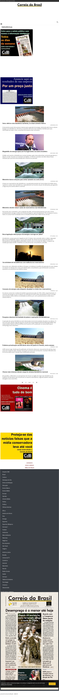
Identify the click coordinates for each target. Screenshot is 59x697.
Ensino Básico (6, 488)
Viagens (4, 549)
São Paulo (5, 546)
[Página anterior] (26, 382)
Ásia (3, 516)
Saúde (4, 574)
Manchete (5, 566)
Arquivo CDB (5, 472)
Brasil (3, 474)
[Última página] (36, 382)
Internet (4, 563)
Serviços (4, 577)
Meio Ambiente (6, 535)
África (4, 510)
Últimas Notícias (6, 507)
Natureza (4, 538)
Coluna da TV (6, 558)
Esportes (4, 521)
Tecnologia (5, 582)
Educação (5, 485)
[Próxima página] (33, 382)
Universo (4, 585)
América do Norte (7, 513)
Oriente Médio (6, 499)
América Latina (6, 552)
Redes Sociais (6, 571)
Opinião (4, 496)
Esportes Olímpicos (7, 524)
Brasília (4, 555)
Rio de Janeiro (6, 543)
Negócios (4, 540)
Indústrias (5, 532)
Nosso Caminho (29, 465)
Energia (4, 519)
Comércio (5, 560)
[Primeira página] (22, 382)
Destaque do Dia (7, 480)
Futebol (4, 530)
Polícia (4, 501)
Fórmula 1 (5, 527)
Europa (4, 493)
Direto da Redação (7, 482)
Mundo (4, 568)
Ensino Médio (6, 491)
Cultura (4, 477)
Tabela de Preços (29, 467)
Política (4, 504)
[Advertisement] (29, 14)
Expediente (30, 463)
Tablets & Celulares (7, 579)
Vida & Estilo (5, 587)
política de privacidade (6, 684)
